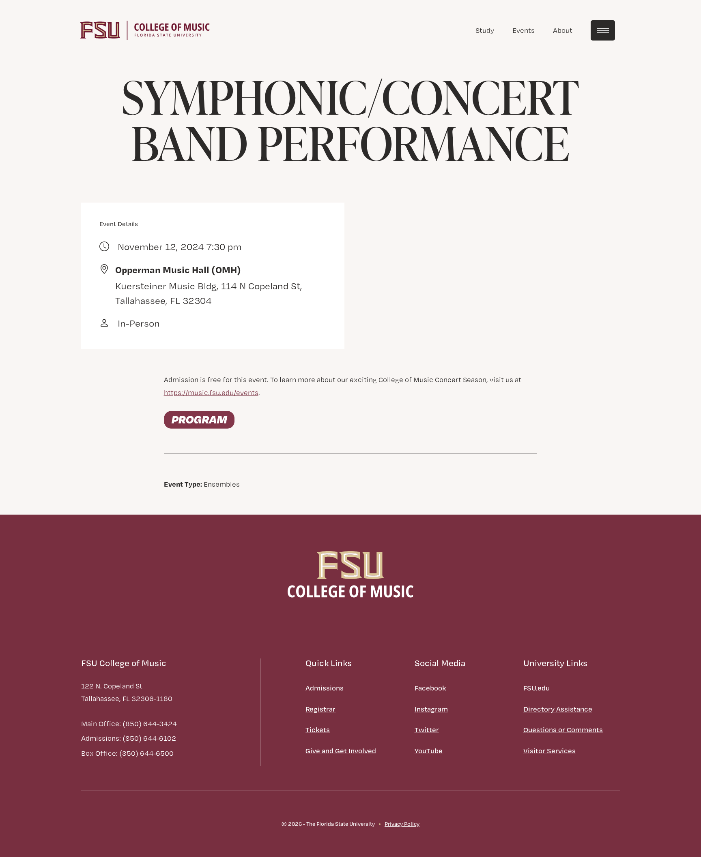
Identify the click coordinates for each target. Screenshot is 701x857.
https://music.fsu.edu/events (211, 392)
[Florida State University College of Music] (145, 29)
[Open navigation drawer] (603, 30)
